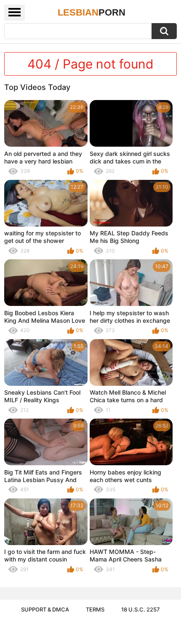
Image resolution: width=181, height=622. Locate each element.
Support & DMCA (45, 609)
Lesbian (91, 12)
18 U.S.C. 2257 (140, 609)
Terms (95, 609)
